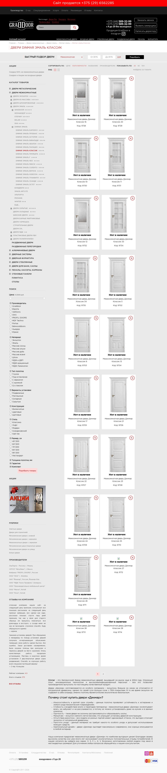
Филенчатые (18, 409)
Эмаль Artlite (21, 191)
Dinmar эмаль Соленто (26, 167)
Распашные (17, 396)
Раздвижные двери (126, 39)
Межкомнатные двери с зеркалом (23, 542)
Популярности (79, 66)
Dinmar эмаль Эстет (25, 184)
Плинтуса (17, 278)
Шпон (15, 357)
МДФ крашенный (20, 363)
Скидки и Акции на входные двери (25, 75)
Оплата (64, 10)
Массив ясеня (18, 354)
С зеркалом (17, 380)
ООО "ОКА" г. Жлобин (18, 576)
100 (143, 66)
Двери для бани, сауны (24, 266)
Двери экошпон (20, 96)
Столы (15, 282)
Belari (17, 120)
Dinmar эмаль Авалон (26, 144)
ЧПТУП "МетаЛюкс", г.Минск (20, 569)
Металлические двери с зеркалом (23, 539)
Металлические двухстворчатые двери (25, 546)
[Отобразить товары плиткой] (55, 70)
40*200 (15, 441)
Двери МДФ (18, 232)
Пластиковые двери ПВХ (24, 235)
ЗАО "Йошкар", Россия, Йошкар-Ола (24, 579)
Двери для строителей (18, 532)
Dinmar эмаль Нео (24, 161)
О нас (28, 10)
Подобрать (135, 57)
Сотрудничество (38, 752)
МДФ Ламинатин (20, 366)
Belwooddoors (18, 326)
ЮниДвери (19, 188)
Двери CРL (17, 228)
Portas (15, 323)
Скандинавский (19, 431)
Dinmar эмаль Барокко (27, 130)
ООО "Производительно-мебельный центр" (27, 586)
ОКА (16, 123)
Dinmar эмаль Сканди (26, 181)
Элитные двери (15, 529)
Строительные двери (23, 225)
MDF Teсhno (17, 320)
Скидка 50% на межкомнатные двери (26, 72)
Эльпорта (62, 19)
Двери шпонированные (24, 103)
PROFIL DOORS (19, 318)
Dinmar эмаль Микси (25, 164)
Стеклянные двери (105, 39)
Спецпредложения (41, 10)
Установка (23, 752)
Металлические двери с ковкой (22, 536)
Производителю (107, 66)
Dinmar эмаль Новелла (26, 174)
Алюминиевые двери (23, 250)
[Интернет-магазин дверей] (21, 25)
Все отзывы (15, 684)
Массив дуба (18, 352)
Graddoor (55, 22)
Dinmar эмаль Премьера (27, 154)
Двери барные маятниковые (26, 218)
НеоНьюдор (19, 113)
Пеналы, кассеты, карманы (27, 270)
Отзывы (87, 10)
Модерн (15, 428)
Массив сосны (19, 346)
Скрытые (16, 402)
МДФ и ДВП (17, 360)
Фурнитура (153, 39)
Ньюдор (16, 329)
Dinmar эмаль (20, 127)
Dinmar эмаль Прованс (26, 133)
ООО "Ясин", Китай (17, 593)
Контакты (98, 10)
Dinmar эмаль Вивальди (27, 140)
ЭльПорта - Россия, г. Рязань (21, 566)
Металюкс (71, 19)
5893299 (18, 759)
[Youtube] (151, 753)
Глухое (15, 374)
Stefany (18, 116)
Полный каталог (17, 39)
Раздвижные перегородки (26, 246)
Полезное (108, 752)
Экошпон (16, 340)
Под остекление (19, 377)
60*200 (15, 444)
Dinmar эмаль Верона (26, 171)
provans (18, 198)
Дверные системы (21, 254)
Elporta (15, 309)
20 (135, 66)
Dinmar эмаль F (23, 157)
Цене (68, 66)
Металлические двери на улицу (22, 549)
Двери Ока (53, 19)
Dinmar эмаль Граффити (27, 178)
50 (139, 66)
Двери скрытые (20, 208)
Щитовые (16, 415)
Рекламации (76, 10)
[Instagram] (147, 753)
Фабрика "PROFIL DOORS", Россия (23, 572)
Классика (16, 422)
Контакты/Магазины (91, 752)
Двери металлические (24, 89)
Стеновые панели (22, 274)
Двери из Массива (21, 99)
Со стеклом (17, 385)
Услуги (56, 10)
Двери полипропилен (23, 239)
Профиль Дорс (44, 22)
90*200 (15, 453)
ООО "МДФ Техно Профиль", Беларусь (25, 583)
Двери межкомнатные (24, 93)
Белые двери (14, 553)
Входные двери (87, 39)
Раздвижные (18, 393)
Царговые (16, 412)
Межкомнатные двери (66, 39)
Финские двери (20, 215)
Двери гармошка (21, 222)
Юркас (15, 332)
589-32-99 (118, 21)
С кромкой (17, 383)
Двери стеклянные (22, 262)
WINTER (17, 201)
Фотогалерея (73, 752)
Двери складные (21, 212)
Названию (93, 66)
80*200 (15, 450)
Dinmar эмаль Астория (26, 137)
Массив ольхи (18, 349)
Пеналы (141, 39)
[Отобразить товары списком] (58, 70)
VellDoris (16, 312)
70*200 (15, 447)
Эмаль (15, 343)
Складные (17, 399)
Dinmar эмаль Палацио (27, 147)
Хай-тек (16, 434)
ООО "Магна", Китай (17, 589)
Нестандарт (17, 456)
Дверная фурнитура (23, 258)
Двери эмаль (19, 106)
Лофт (14, 425)
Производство (16, 10)
